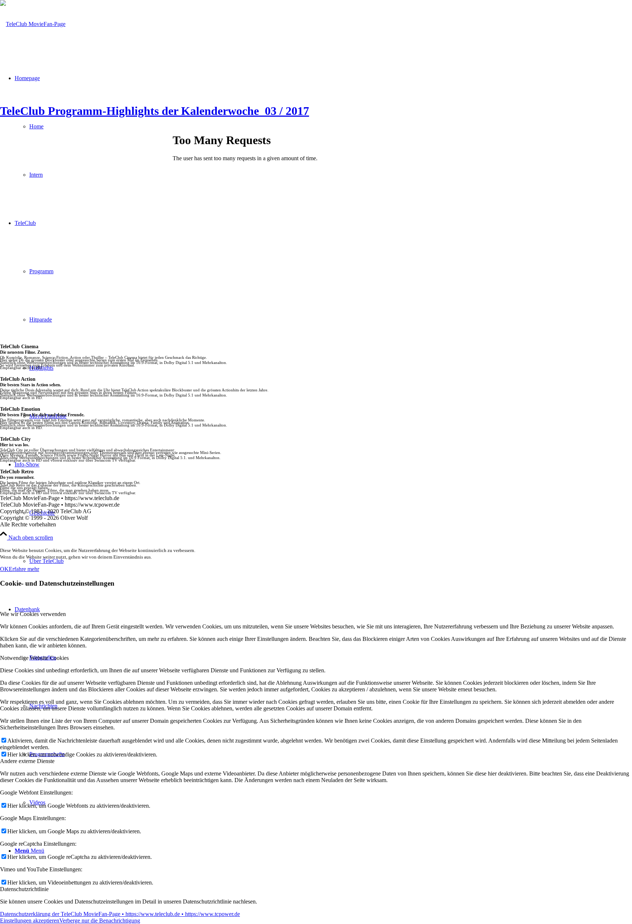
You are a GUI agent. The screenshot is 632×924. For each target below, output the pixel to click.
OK (4, 569)
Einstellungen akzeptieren (29, 920)
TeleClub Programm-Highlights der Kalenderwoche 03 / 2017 (154, 110)
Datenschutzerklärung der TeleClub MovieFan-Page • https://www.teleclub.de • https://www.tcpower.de (120, 914)
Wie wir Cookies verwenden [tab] (33, 614)
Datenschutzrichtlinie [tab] (24, 889)
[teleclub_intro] (32, 24)
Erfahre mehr (24, 569)
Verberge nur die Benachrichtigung (99, 920)
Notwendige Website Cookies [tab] (34, 658)
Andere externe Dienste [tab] (27, 761)
